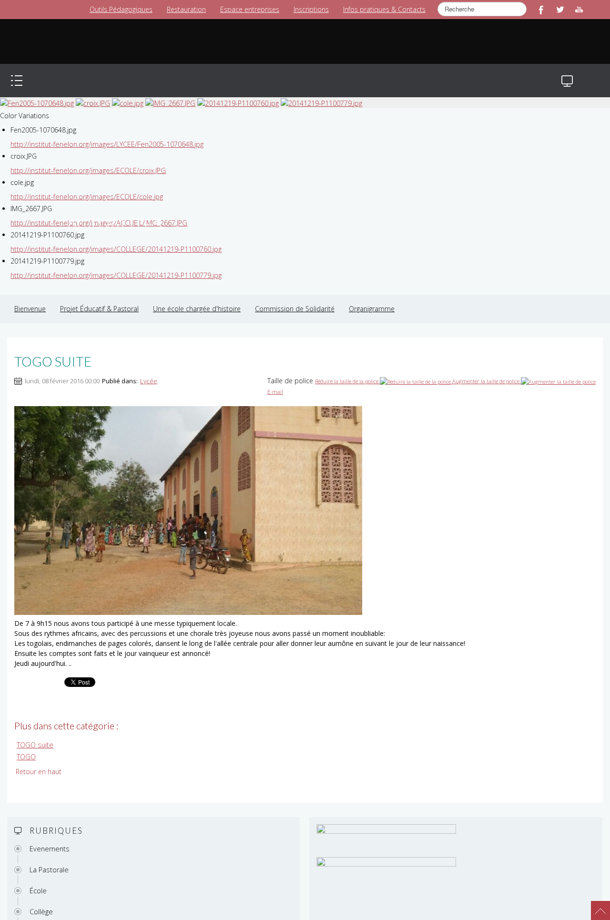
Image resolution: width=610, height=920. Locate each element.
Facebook (540, 9)
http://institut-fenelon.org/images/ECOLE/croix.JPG (86, 160)
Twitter (559, 9)
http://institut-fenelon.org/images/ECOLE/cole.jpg (85, 187)
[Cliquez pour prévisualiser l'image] (188, 500)
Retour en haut (38, 761)
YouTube (579, 9)
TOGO (26, 746)
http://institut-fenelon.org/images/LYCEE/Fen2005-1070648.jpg (105, 134)
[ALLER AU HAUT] (595, 905)
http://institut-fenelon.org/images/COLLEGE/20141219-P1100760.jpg (114, 239)
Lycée (148, 371)
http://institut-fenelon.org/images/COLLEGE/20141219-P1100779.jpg (114, 265)
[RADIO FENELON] (320, 914)
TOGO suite (34, 735)
